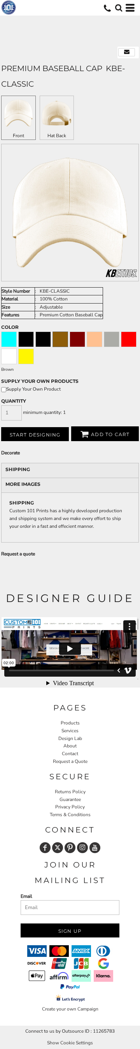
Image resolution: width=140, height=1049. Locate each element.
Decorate (10, 453)
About (70, 746)
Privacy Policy (70, 807)
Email (26, 896)
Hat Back (56, 136)
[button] (118, 8)
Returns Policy (70, 792)
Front (18, 136)
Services (70, 731)
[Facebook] (45, 847)
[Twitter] (57, 847)
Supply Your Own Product (33, 389)
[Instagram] (82, 847)
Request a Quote (70, 761)
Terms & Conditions (70, 815)
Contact (70, 754)
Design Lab (70, 738)
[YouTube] (94, 847)
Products (70, 723)
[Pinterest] (70, 847)
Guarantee (70, 799)
